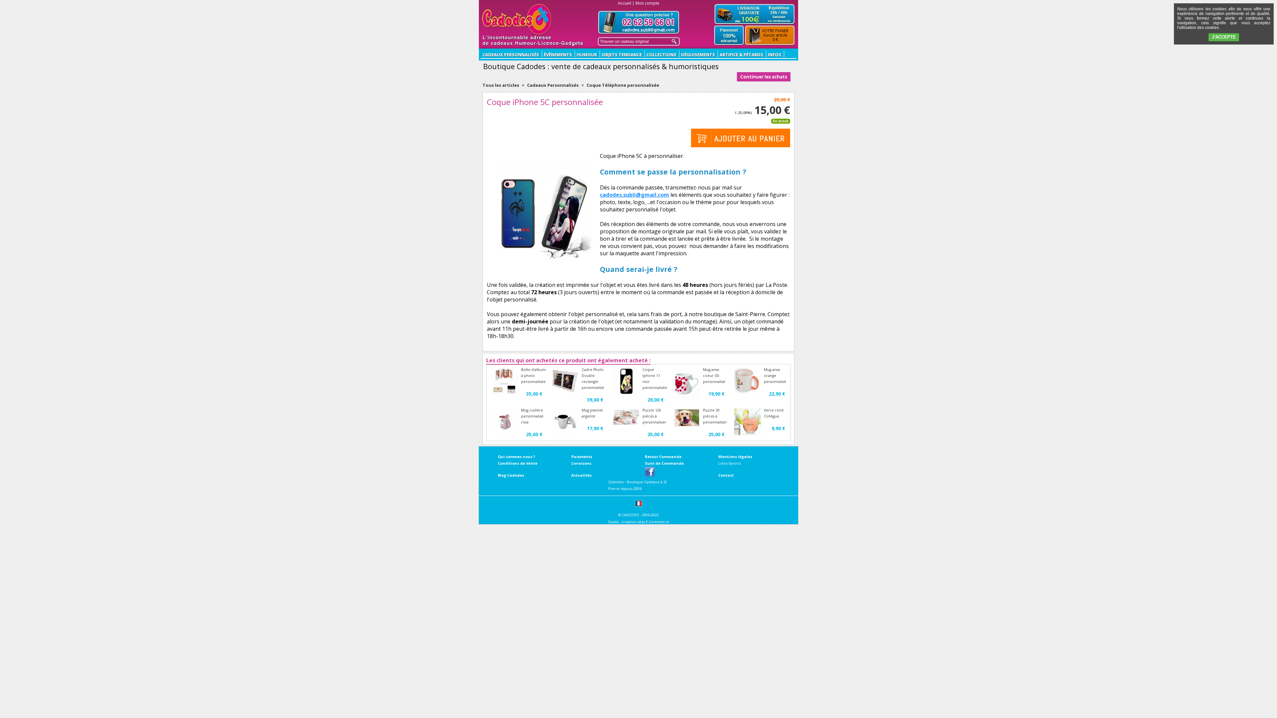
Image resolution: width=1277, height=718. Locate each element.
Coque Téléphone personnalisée (623, 85)
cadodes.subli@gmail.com (634, 194)
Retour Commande (663, 456)
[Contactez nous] (638, 22)
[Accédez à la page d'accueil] (517, 19)
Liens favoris (729, 463)
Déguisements (698, 55)
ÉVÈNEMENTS (558, 55)
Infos (774, 55)
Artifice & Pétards (741, 55)
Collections (661, 55)
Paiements (581, 456)
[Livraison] (754, 14)
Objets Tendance (622, 55)
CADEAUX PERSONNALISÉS (511, 55)
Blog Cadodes (511, 475)
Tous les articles (501, 85)
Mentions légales (735, 456)
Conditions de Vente (517, 463)
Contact (726, 475)
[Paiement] (729, 36)
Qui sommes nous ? (516, 456)
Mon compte (647, 3)
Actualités (581, 475)
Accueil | (626, 3)
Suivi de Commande (664, 463)
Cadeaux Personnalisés (553, 85)
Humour (587, 55)
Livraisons (581, 463)
